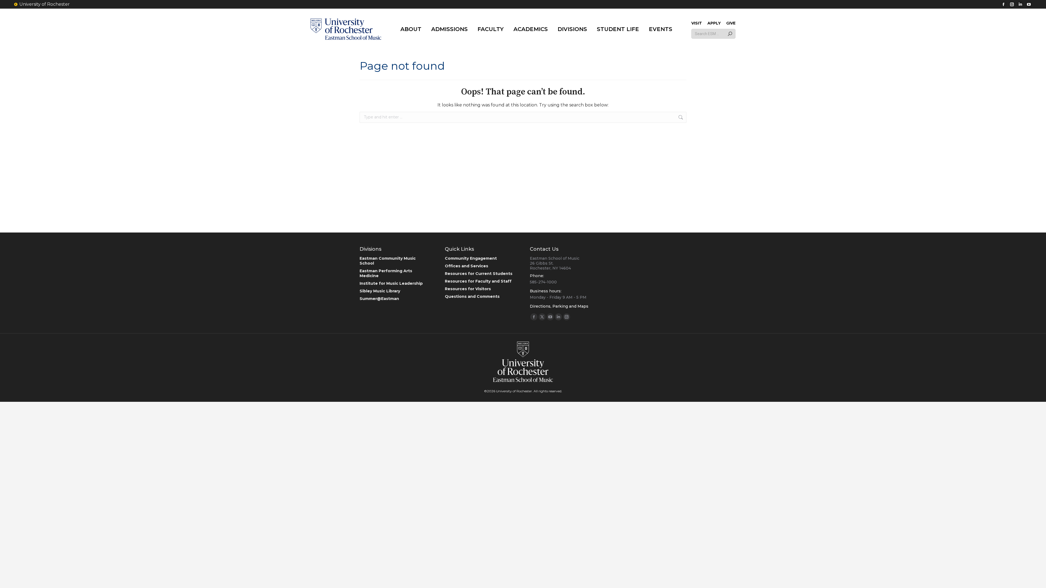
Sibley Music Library (380, 291)
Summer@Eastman (379, 298)
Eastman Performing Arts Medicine (386, 273)
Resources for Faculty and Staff (478, 281)
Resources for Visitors (468, 288)
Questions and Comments (472, 296)
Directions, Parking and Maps (559, 306)
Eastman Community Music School (388, 261)
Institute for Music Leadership (391, 283)
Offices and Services (466, 266)
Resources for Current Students (478, 273)
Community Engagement (471, 258)
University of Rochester (44, 4)
